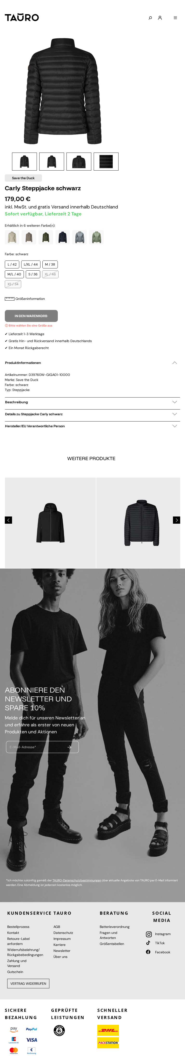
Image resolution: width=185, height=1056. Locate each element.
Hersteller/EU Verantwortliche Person (35, 426)
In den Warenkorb (31, 316)
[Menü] (175, 18)
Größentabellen (112, 944)
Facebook (162, 952)
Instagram (162, 934)
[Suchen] (150, 18)
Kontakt (13, 933)
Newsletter (61, 951)
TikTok (159, 943)
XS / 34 (13, 284)
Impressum (62, 939)
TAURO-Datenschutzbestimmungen (77, 880)
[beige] (12, 237)
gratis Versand (54, 207)
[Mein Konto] (160, 18)
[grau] (79, 237)
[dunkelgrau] (29, 237)
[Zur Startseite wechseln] (22, 17)
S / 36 (33, 274)
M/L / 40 (14, 274)
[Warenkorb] (168, 16)
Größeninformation (30, 299)
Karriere (59, 945)
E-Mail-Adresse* (23, 747)
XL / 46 (50, 274)
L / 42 (12, 264)
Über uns (60, 957)
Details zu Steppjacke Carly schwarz (34, 414)
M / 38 (50, 264)
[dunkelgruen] (46, 237)
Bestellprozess (18, 927)
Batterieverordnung (115, 927)
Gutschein (15, 972)
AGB (56, 927)
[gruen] (96, 237)
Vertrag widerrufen (28, 983)
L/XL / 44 (31, 264)
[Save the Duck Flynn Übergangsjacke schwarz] (50, 523)
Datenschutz (63, 933)
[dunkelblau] (62, 237)
